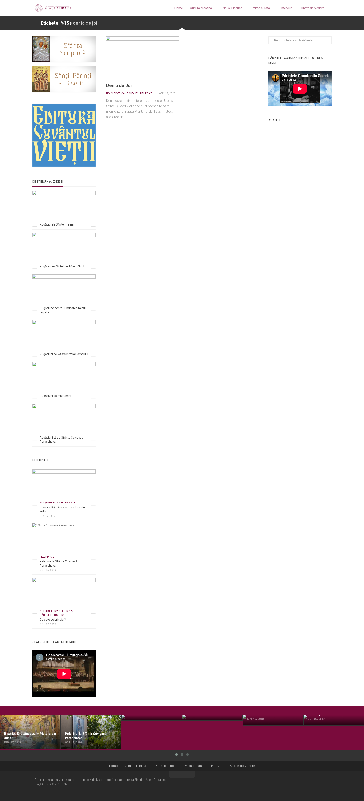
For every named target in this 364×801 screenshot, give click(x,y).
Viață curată (261, 8)
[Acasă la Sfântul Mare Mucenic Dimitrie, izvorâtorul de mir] (334, 720)
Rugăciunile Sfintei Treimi (57, 224)
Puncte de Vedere (312, 8)
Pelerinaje (68, 502)
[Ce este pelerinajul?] (64, 595)
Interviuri (286, 8)
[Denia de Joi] (142, 56)
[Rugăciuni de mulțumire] (64, 380)
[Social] (321, 785)
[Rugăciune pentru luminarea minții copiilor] (64, 292)
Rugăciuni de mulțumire (55, 395)
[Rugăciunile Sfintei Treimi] (64, 208)
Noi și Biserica (232, 8)
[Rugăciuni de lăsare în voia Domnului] (64, 338)
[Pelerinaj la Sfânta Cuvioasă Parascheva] (64, 541)
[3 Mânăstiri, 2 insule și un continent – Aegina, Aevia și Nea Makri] (273, 720)
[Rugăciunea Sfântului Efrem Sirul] (64, 250)
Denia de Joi (119, 85)
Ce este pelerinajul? (53, 619)
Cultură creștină (201, 8)
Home (178, 8)
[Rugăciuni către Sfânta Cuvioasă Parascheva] (64, 422)
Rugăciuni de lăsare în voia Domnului (64, 354)
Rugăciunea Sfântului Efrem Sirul (62, 266)
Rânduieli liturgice (139, 93)
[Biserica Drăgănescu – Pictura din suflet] (64, 487)
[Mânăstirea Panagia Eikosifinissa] (212, 717)
